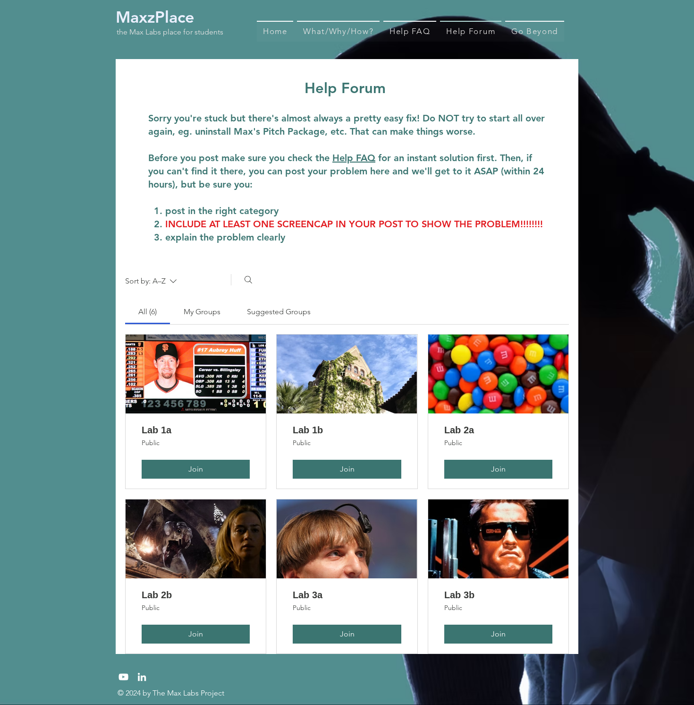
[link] (147, 311)
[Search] (248, 279)
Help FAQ (353, 157)
